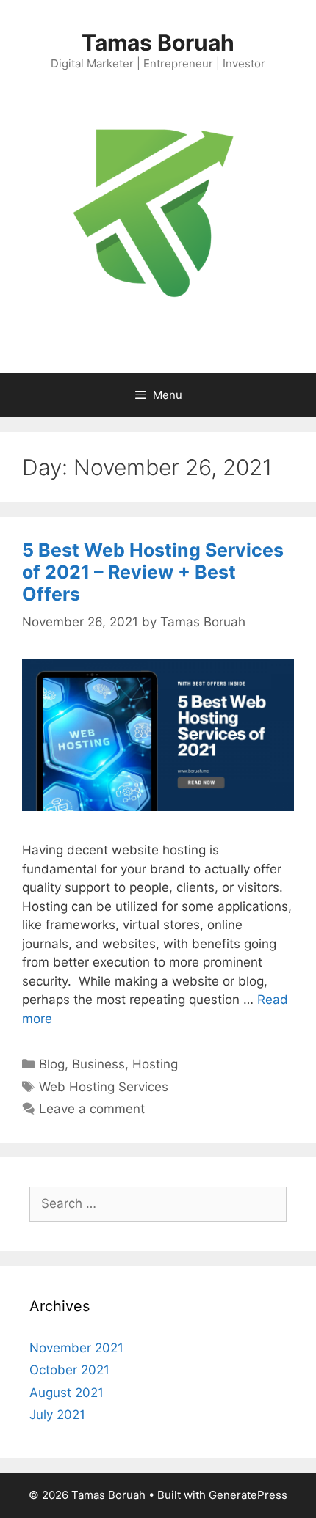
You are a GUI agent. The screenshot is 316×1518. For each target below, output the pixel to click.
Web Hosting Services (103, 1086)
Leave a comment (92, 1108)
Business (98, 1064)
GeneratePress (248, 1495)
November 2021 (76, 1348)
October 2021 (69, 1370)
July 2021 (57, 1414)
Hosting (155, 1064)
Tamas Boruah (158, 42)
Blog (52, 1064)
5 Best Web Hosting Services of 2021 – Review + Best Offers (153, 572)
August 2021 (66, 1392)
